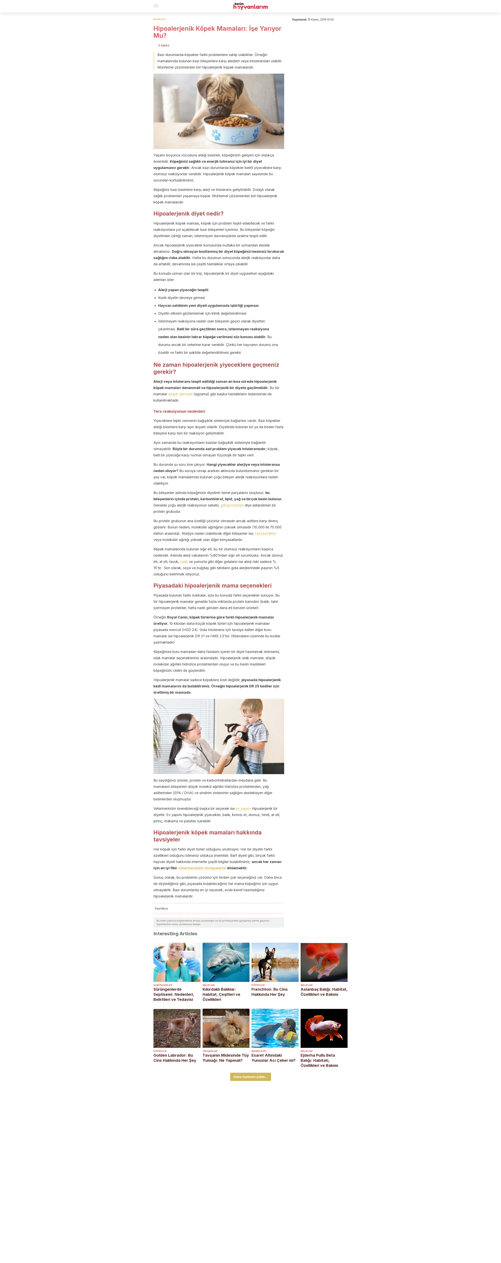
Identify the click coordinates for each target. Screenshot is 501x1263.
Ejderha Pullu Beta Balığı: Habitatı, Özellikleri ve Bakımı (319, 1060)
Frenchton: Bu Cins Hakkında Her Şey (269, 992)
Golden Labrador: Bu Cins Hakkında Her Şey (174, 1058)
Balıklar (208, 985)
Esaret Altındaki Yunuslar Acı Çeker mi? (273, 1058)
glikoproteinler (232, 505)
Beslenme (159, 19)
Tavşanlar (210, 1051)
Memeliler (258, 1051)
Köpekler (258, 985)
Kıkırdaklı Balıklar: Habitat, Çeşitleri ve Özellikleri (221, 994)
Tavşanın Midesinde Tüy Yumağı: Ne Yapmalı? (226, 1058)
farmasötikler (265, 533)
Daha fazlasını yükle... (250, 1077)
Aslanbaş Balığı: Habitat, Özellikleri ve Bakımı (324, 992)
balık (184, 562)
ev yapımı (243, 808)
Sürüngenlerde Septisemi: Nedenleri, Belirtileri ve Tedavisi (173, 994)
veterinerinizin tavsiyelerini (202, 868)
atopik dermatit (180, 394)
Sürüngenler (162, 985)
